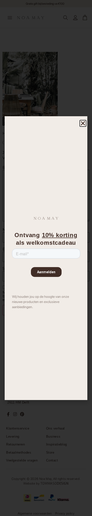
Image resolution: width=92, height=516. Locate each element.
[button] (83, 123)
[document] (46, 258)
